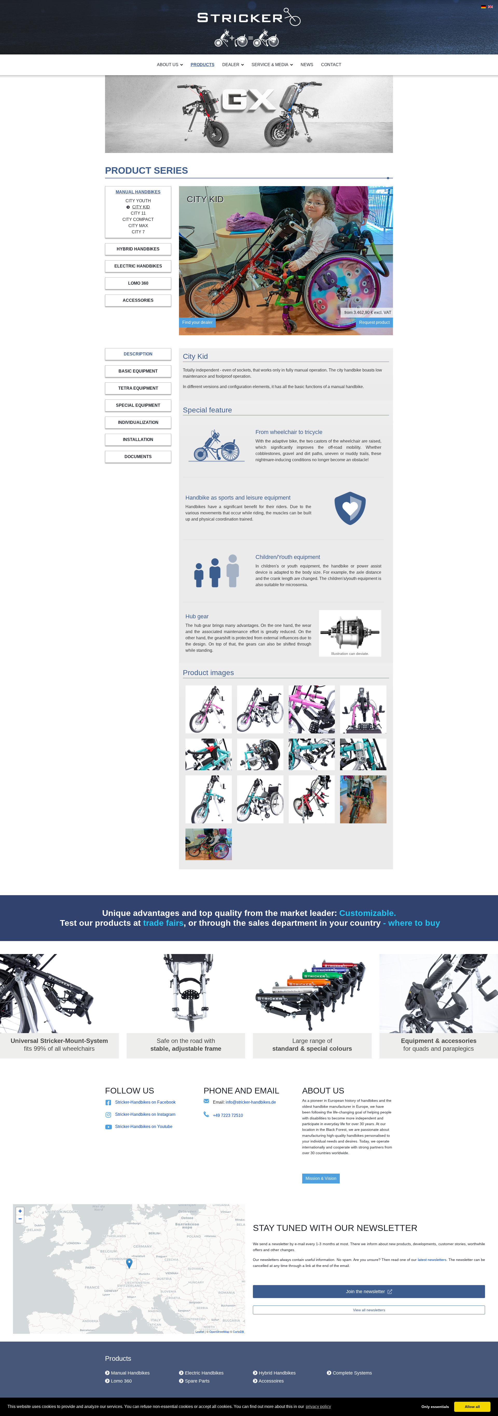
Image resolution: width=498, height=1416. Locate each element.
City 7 (138, 232)
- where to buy (410, 923)
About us (167, 64)
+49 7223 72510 (228, 1115)
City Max (138, 225)
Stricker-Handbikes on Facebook (145, 1102)
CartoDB (238, 1331)
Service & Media (270, 64)
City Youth (138, 201)
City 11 (138, 213)
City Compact (138, 219)
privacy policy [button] (318, 1406)
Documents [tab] (138, 456)
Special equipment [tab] (138, 405)
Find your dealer (197, 322)
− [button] (20, 1219)
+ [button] (20, 1211)
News (307, 64)
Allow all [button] (472, 1407)
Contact (331, 64)
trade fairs (163, 923)
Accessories (138, 300)
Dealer (230, 64)
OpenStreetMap (219, 1331)
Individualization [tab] (138, 422)
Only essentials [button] (435, 1407)
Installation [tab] (138, 439)
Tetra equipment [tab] (138, 388)
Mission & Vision (321, 1178)
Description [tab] (138, 354)
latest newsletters (432, 1260)
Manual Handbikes (138, 192)
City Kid (141, 207)
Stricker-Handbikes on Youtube (143, 1126)
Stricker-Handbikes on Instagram (145, 1114)
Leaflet (200, 1331)
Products (203, 64)
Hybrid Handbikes (138, 249)
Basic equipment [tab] (138, 371)
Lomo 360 (138, 283)
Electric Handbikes (138, 266)
